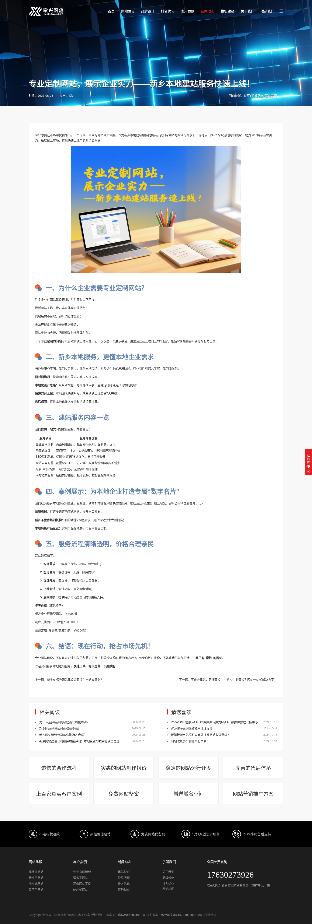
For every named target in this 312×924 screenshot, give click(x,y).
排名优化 (167, 11)
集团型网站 (36, 889)
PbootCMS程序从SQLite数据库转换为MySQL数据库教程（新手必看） (217, 722)
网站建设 (128, 11)
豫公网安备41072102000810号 (182, 915)
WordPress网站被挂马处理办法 (191, 728)
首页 (111, 11)
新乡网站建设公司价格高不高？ (60, 728)
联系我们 (267, 11)
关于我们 (247, 11)
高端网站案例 (82, 883)
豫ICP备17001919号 (131, 915)
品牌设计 (148, 11)
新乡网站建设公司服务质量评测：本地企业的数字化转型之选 (79, 741)
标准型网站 (36, 877)
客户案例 (187, 11)
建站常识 (271, 95)
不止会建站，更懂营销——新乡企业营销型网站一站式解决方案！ (234, 679)
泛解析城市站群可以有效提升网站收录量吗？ (200, 734)
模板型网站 (36, 871)
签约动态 (124, 889)
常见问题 (124, 877)
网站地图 (168, 888)
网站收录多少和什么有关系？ (190, 741)
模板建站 (227, 11)
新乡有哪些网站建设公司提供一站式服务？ (75, 679)
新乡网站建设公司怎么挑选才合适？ (63, 734)
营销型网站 (80, 877)
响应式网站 (36, 883)
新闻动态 (207, 11)
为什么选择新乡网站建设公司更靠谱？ (64, 722)
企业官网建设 (82, 871)
